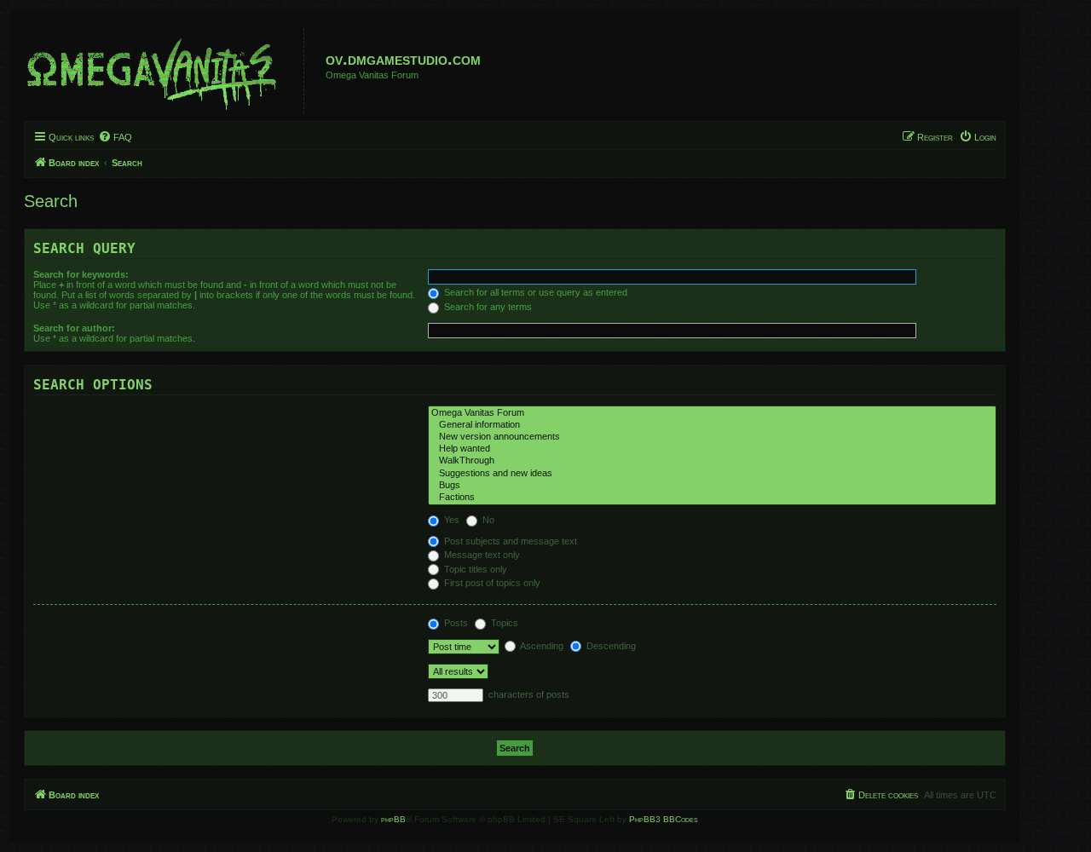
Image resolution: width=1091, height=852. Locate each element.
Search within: (65, 541)
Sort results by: (67, 644)
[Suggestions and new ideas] (712, 474)
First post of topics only (491, 583)
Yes (450, 520)
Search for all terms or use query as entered (534, 292)
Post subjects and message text (509, 541)
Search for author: (74, 328)
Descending (610, 646)
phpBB (393, 819)
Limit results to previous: (90, 669)
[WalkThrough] (712, 461)
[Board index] (166, 70)
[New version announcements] (712, 437)
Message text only (481, 555)
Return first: (60, 693)
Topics (503, 623)
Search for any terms (487, 307)
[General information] (712, 425)
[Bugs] (712, 486)
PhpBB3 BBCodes (663, 819)
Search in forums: (73, 411)
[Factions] (712, 498)
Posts (455, 623)
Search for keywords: (81, 274)
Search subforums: (76, 520)
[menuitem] (115, 137)
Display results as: (74, 623)
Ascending (540, 646)
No (487, 520)
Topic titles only (474, 569)
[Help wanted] (712, 449)
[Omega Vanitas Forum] (712, 413)
